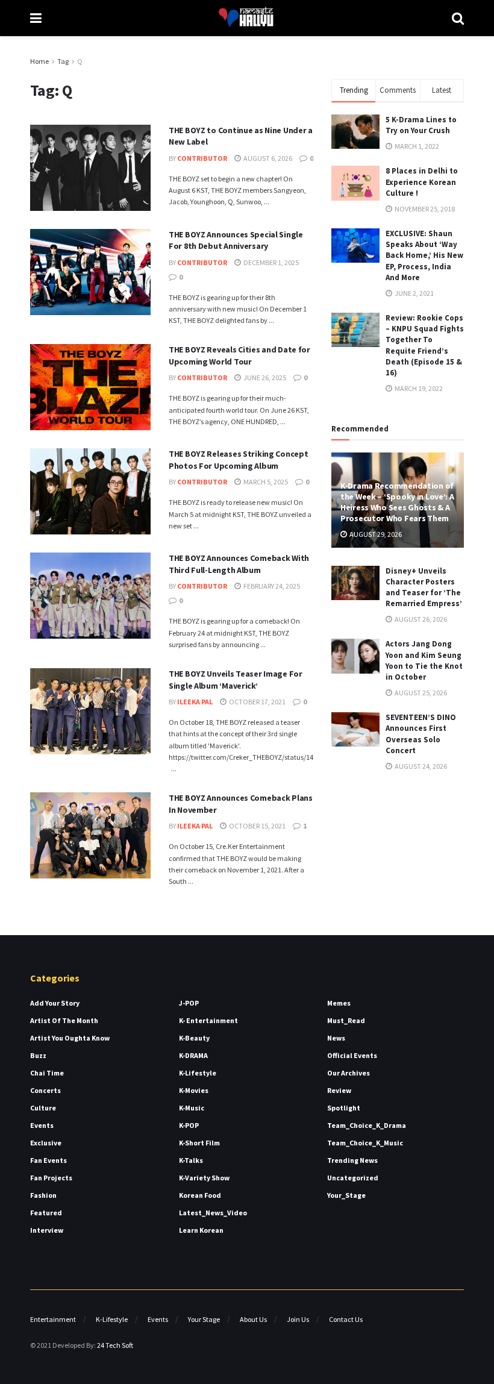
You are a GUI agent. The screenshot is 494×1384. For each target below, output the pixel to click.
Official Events (352, 1055)
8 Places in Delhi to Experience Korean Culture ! (422, 182)
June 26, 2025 (264, 377)
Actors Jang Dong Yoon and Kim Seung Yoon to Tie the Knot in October (424, 660)
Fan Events (48, 1160)
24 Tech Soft (115, 1345)
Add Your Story (55, 1002)
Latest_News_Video (213, 1212)
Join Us (298, 1319)
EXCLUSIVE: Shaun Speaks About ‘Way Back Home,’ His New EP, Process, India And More (424, 255)
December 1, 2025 (270, 262)
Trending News (352, 1160)
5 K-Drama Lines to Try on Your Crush (421, 125)
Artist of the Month (64, 1020)
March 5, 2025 (265, 481)
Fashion (43, 1195)
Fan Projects (51, 1177)
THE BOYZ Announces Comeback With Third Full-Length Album (239, 564)
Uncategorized (352, 1177)
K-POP (189, 1125)
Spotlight (343, 1107)
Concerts (45, 1090)
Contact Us (346, 1319)
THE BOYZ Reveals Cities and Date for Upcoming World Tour (239, 355)
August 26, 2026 (420, 619)
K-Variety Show (204, 1177)
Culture (43, 1107)
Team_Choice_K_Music (365, 1142)
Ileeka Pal (195, 701)
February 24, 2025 (271, 585)
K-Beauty (194, 1037)
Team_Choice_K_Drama (366, 1125)
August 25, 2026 (420, 692)
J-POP (189, 1002)
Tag (63, 61)
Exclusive (45, 1142)
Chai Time (47, 1072)
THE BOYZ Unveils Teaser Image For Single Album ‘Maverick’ (235, 679)
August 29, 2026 (375, 534)
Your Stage (204, 1319)
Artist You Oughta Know (70, 1037)
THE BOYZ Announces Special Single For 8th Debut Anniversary (236, 240)
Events (42, 1125)
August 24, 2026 (420, 766)
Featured (46, 1212)
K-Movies (193, 1090)
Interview (46, 1230)
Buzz (38, 1055)
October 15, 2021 (257, 825)
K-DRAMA (193, 1055)
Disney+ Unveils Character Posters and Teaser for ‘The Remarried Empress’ (424, 587)
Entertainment (53, 1319)
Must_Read (346, 1020)
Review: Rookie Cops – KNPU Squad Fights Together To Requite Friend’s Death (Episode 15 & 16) (425, 345)
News (336, 1037)
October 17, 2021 (257, 701)
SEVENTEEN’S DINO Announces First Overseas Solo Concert (421, 734)
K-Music (191, 1107)
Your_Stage (346, 1195)
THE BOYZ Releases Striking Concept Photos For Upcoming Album (238, 459)
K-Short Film (199, 1142)
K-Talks (191, 1160)
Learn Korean (201, 1230)
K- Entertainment (208, 1020)
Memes (339, 1002)
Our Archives (348, 1072)
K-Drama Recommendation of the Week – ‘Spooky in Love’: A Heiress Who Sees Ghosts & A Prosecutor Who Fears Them (397, 502)
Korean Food (200, 1195)
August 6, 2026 (267, 158)
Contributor (202, 158)
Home (39, 61)
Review (339, 1090)
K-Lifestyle (197, 1072)
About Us (253, 1319)
